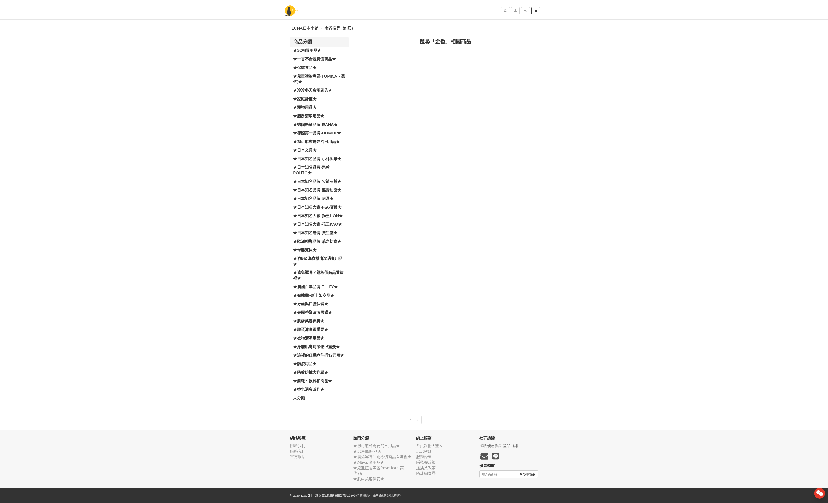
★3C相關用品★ (307, 51)
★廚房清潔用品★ (308, 116)
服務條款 (424, 456)
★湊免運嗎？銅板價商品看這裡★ (318, 275)
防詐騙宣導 (426, 473)
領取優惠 (529, 474)
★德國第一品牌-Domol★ (317, 133)
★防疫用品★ (305, 364)
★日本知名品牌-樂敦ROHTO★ (311, 170)
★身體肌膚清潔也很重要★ (316, 347)
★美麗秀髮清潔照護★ (312, 313)
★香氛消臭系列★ (308, 390)
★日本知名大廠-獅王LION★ (318, 216)
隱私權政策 (426, 462)
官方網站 (298, 456)
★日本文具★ (305, 150)
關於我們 (298, 445)
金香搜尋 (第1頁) (339, 28)
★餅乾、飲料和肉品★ (312, 381)
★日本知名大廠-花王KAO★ (317, 224)
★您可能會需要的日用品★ (316, 142)
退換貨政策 (426, 467)
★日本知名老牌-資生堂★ (315, 233)
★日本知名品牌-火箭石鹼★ (317, 182)
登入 (439, 445)
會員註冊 (424, 445)
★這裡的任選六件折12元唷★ (318, 355)
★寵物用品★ (305, 108)
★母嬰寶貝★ (305, 250)
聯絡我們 (298, 451)
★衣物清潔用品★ (308, 338)
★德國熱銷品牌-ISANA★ (315, 125)
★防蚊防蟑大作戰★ (310, 373)
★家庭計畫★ (305, 99)
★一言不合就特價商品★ (314, 59)
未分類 (299, 398)
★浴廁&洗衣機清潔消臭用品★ (318, 261)
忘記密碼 (424, 451)
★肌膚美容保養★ (308, 321)
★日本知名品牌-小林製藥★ (317, 159)
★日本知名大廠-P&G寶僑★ (317, 207)
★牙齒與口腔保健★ (310, 304)
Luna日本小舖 (305, 28)
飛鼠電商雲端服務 (386, 495)
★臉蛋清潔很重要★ (310, 330)
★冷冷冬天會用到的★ (312, 91)
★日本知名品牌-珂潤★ (313, 199)
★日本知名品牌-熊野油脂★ (317, 190)
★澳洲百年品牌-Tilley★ (315, 287)
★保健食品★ (305, 68)
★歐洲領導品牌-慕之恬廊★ (317, 242)
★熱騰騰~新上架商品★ (313, 296)
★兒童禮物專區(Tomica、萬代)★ (319, 79)
